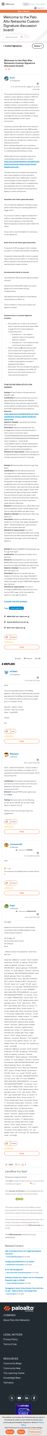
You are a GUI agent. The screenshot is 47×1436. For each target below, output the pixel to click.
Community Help (12, 1368)
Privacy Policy (10, 1339)
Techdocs (8, 1382)
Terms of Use (10, 1344)
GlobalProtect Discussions (15, 1264)
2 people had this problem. (16, 602)
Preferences (34, 1432)
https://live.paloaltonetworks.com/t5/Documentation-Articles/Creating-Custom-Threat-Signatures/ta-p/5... (21, 164)
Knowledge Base (12, 1377)
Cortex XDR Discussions (14, 1257)
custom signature (16, 608)
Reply (22, 647)
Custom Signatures (13, 46)
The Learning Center (14, 1373)
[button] (9, 1431)
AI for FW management (14, 1270)
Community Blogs (12, 1363)
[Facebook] (34, 1398)
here (10, 794)
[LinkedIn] (27, 1398)
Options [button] (37, 46)
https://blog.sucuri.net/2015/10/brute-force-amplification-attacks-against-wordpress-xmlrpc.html (21, 416)
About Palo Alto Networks (16, 1320)
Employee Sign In (40, 4)
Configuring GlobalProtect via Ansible (19, 1262)
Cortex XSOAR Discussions (15, 1283)
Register (26, 4)
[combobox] (13, 37)
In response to (25, 850)
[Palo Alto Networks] (23, 1308)
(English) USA (40, 8)
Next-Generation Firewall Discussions (19, 1272)
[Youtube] (19, 1398)
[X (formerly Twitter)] (12, 1398)
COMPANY (9, 1315)
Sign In (33, 4)
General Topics (11, 1294)
